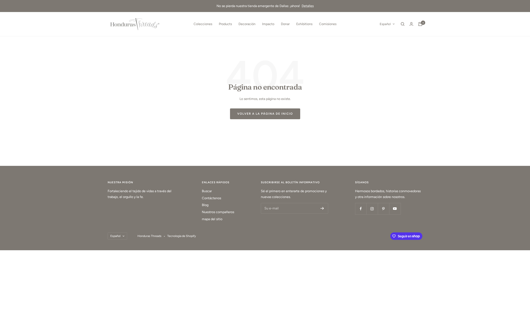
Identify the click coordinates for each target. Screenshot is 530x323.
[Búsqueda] (403, 24)
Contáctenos (211, 198)
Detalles (308, 6)
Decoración (246, 24)
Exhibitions (304, 24)
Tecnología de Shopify (181, 236)
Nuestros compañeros (218, 212)
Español (385, 24)
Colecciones (203, 24)
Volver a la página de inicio (265, 113)
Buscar (207, 191)
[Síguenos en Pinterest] (383, 208)
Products (225, 24)
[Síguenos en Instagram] (372, 208)
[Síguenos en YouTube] (395, 208)
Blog (205, 205)
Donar (285, 24)
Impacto (268, 24)
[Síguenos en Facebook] (360, 208)
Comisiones (327, 24)
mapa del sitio (212, 219)
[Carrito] (420, 24)
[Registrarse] (322, 208)
